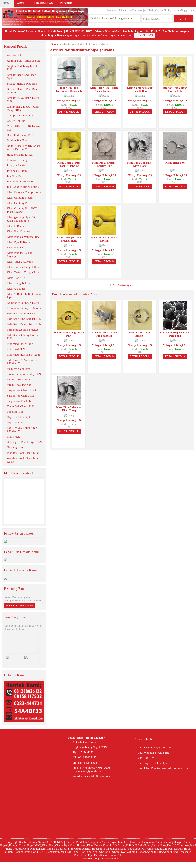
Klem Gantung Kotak (20, 197)
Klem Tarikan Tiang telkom (23, 272)
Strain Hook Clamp (18, 379)
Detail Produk (69, 111)
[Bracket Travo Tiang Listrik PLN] (175, 83)
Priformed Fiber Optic (20, 343)
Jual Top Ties (15, 176)
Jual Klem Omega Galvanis (154, 747)
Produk (66, 3)
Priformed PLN (16, 349)
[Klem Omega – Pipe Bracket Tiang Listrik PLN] (69, 158)
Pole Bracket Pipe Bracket (22, 329)
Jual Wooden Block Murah (23, 186)
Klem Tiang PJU (16, 277)
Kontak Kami (144, 35)
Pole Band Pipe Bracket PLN (24, 318)
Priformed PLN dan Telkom (23, 354)
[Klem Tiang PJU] (175, 158)
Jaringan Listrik (16, 165)
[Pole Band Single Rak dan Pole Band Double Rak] (175, 328)
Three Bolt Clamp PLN (20, 406)
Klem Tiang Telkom (19, 283)
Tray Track (13, 436)
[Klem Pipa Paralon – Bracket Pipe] (104, 158)
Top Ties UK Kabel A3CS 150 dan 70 (22, 429)
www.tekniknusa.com (97, 776)
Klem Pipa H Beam (18, 242)
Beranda (56, 43)
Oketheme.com (111, 858)
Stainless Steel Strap (19, 368)
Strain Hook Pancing (19, 384)
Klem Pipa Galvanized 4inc (23, 236)
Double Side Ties (17, 140)
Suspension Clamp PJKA (22, 390)
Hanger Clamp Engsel (20, 154)
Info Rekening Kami (19, 605)
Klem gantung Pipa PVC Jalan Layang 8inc (21, 219)
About (22, 3)
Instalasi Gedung (17, 160)
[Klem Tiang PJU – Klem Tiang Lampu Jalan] (104, 83)
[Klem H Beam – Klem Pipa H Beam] (104, 328)
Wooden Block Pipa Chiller (23, 452)
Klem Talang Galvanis (20, 261)
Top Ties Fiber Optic (19, 417)
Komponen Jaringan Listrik (23, 302)
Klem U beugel (16, 288)
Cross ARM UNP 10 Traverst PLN (24, 128)
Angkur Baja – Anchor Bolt (23, 60)
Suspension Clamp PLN (21, 395)
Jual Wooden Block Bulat (22, 181)
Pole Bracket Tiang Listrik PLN (22, 336)
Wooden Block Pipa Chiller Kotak (23, 460)
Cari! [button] (183, 18)
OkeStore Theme (86, 858)
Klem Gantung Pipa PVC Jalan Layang (22, 210)
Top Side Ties (15, 411)
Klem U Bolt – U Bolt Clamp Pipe (24, 295)
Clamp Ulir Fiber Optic (20, 115)
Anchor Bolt (14, 55)
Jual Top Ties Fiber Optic (153, 763)
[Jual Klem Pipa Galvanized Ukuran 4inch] (69, 83)
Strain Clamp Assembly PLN (24, 374)
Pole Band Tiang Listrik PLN (24, 324)
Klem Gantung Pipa (18, 203)
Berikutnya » (125, 285)
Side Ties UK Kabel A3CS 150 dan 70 (22, 361)
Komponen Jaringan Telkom (24, 308)
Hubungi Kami (44, 3)
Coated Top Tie (16, 120)
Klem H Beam (15, 226)
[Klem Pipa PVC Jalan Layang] (104, 233)
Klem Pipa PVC (16, 247)
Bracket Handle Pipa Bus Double (22, 90)
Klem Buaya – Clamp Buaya (24, 192)
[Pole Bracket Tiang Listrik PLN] (69, 328)
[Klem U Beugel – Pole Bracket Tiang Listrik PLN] (69, 233)
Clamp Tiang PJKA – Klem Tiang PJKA (23, 108)
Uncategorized (15, 447)
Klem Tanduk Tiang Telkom (23, 267)
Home (7, 3)
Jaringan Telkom (17, 170)
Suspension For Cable (20, 401)
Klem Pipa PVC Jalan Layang (20, 254)
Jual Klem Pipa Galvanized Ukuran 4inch (163, 768)
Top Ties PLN (15, 422)
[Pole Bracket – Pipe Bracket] (140, 328)
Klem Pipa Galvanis (19, 231)
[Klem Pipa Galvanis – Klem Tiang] (140, 158)
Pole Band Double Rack (21, 313)
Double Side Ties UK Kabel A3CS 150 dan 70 (23, 147)
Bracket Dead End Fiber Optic (21, 76)
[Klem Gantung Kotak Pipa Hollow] (140, 83)
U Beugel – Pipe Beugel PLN (24, 442)
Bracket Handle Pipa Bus (22, 83)
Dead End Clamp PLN (20, 135)
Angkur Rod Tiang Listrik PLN (22, 67)
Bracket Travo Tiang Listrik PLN (23, 99)
